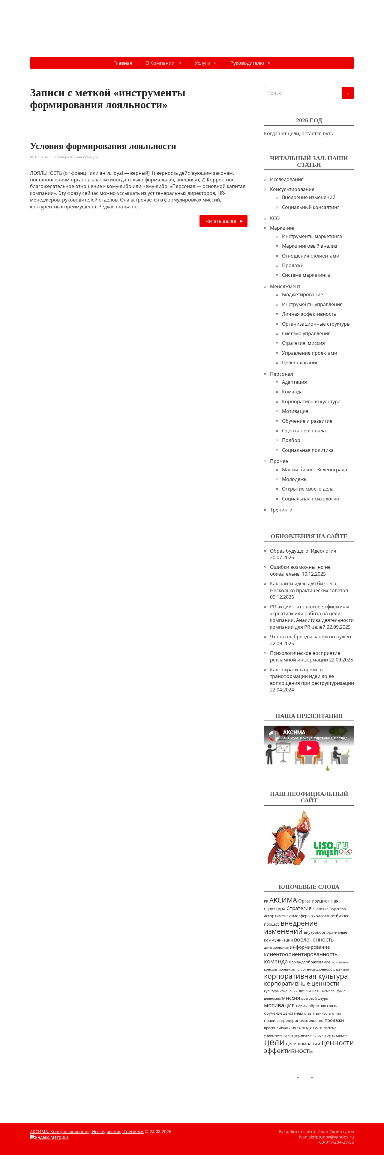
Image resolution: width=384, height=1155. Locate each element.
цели (274, 1042)
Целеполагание (300, 362)
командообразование (309, 962)
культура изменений (281, 991)
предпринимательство (302, 1020)
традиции (339, 1035)
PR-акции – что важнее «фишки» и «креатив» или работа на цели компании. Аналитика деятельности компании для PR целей (312, 616)
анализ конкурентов (329, 909)
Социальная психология (310, 498)
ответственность (317, 1013)
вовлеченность (314, 939)
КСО (275, 218)
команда (276, 961)
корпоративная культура (306, 976)
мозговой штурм (314, 998)
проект (269, 1028)
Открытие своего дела (308, 488)
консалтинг (341, 962)
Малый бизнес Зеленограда (314, 469)
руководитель (306, 1027)
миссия (291, 997)
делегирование (276, 947)
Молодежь (294, 479)
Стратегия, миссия (303, 343)
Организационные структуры (316, 324)
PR (266, 901)
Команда (292, 391)
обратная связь (322, 1005)
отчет (336, 1013)
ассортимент (276, 915)
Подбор (291, 440)
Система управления (306, 333)
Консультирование (292, 189)
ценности (338, 1042)
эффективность (288, 1050)
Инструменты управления (312, 304)
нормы (301, 1006)
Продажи (293, 265)
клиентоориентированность (301, 954)
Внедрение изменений (308, 197)
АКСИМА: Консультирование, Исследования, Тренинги (87, 1131)
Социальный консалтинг (310, 207)
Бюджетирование (302, 294)
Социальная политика (308, 450)
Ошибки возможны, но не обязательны (300, 570)
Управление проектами (309, 353)
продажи (334, 1020)
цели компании (303, 1043)
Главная (122, 63)
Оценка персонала (304, 430)
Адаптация (294, 382)
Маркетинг (282, 228)
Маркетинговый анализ (309, 246)
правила (272, 1020)
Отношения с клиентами (310, 255)
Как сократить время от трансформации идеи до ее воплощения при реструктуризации (312, 676)
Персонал (281, 374)
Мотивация (295, 411)
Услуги (202, 63)
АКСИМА (283, 899)
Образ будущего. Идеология (303, 551)
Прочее (279, 461)
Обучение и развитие (307, 421)
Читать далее (221, 221)
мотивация (279, 1005)
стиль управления (299, 1035)
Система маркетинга (306, 275)
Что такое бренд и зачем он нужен (310, 636)
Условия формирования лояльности (103, 146)
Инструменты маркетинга (312, 236)
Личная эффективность (309, 314)
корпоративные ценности (302, 983)
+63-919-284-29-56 (335, 1142)
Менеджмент (285, 286)
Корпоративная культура (77, 157)
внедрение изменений (291, 927)
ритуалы (283, 1028)
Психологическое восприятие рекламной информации (305, 656)
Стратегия (298, 908)
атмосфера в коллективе (312, 915)
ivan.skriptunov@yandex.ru (326, 1137)
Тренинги (281, 509)
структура (323, 1035)
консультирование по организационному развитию (306, 969)
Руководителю (247, 63)
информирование (310, 947)
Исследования (287, 179)
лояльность (310, 990)
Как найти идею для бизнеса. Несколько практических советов (309, 586)
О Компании (160, 63)
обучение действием (283, 1013)
